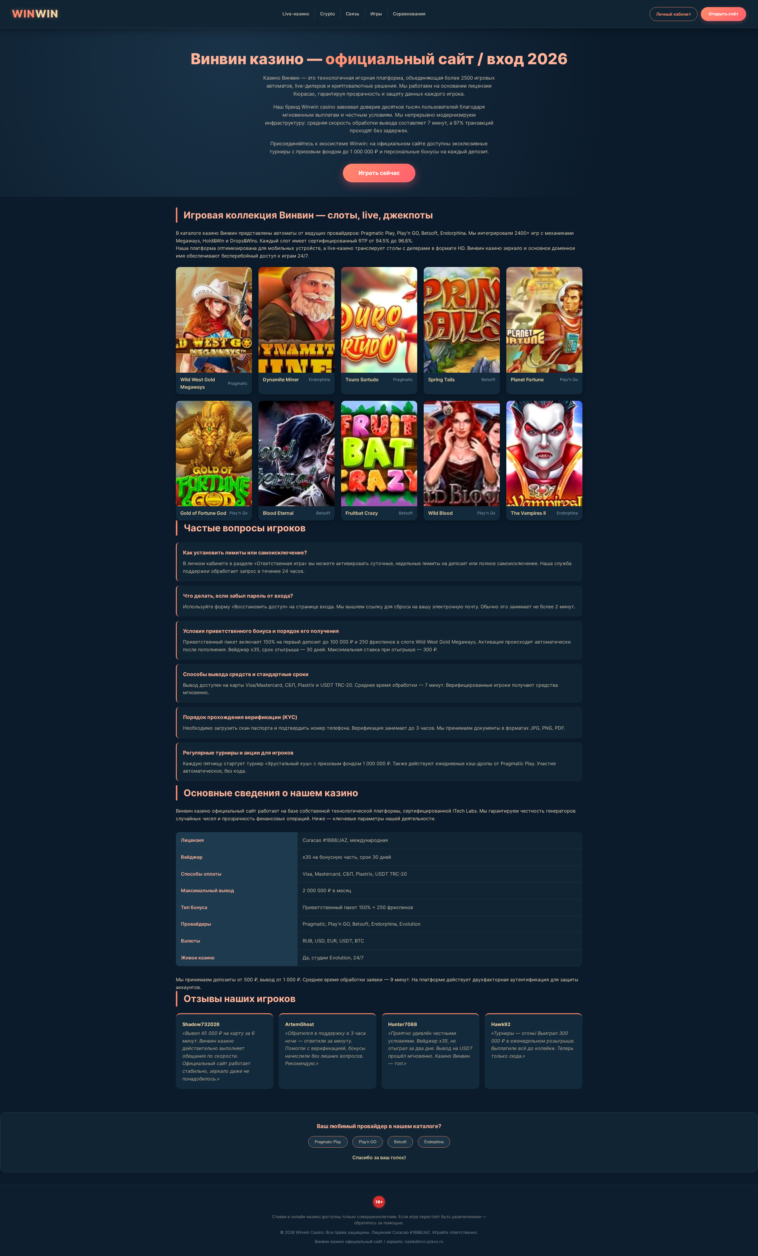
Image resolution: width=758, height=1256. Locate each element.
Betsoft (400, 1142)
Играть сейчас (379, 172)
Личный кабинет (673, 14)
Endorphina (434, 1142)
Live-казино (295, 14)
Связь (352, 14)
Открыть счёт (723, 13)
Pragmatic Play (328, 1142)
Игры (376, 14)
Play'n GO (367, 1142)
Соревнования (409, 14)
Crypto (327, 14)
